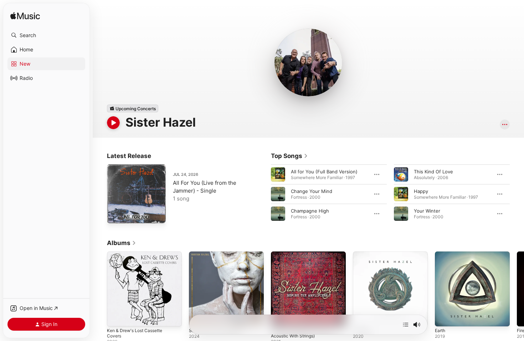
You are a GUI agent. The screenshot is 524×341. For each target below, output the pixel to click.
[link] (289, 156)
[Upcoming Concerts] (132, 108)
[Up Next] (405, 325)
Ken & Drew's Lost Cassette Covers (138, 257)
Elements (363, 254)
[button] (46, 35)
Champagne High (310, 211)
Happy (421, 191)
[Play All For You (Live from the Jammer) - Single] (116, 214)
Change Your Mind (311, 191)
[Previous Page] (264, 194)
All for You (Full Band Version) (324, 171)
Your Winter (427, 211)
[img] (25, 16)
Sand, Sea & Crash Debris (217, 254)
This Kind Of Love (433, 171)
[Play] (113, 122)
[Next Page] (517, 194)
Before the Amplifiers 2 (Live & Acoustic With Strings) (305, 257)
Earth (441, 254)
